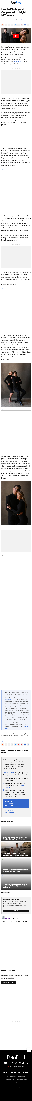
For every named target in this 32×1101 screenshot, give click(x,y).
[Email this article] (25, 25)
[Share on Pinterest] (22, 25)
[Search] (29, 2)
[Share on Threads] (12, 25)
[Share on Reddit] (2, 25)
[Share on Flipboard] (18, 25)
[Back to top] (29, 1050)
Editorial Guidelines (11, 1076)
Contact (5, 1072)
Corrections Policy (9, 1079)
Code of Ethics (21, 1076)
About (19, 1072)
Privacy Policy (16, 1083)
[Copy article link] (28, 25)
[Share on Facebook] (6, 25)
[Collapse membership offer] (28, 759)
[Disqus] (16, 937)
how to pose (18, 61)
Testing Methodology (21, 1079)
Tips (11, 741)
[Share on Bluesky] (15, 25)
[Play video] (16, 35)
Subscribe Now (8, 982)
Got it (16, 910)
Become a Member (9, 773)
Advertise (13, 1072)
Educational (6, 19)
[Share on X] (9, 25)
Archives (26, 1072)
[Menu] (2, 2)
